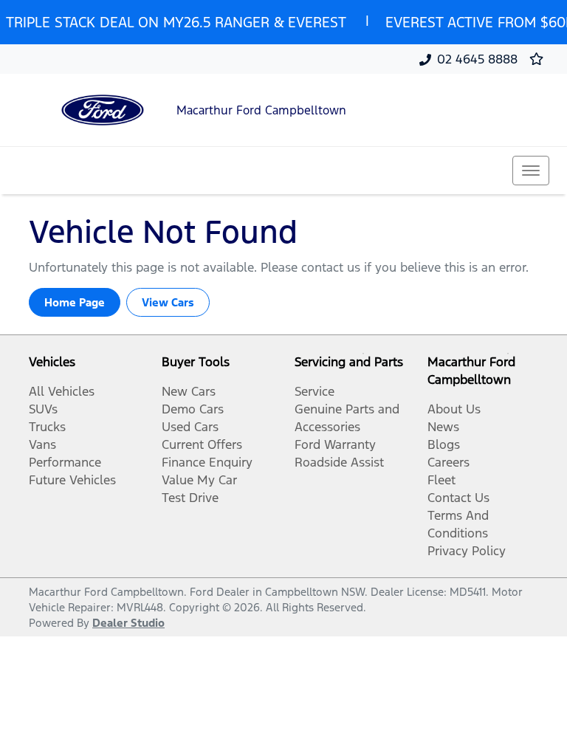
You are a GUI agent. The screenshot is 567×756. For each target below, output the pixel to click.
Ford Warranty (335, 444)
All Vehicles (61, 391)
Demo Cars (193, 409)
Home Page (74, 302)
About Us (454, 409)
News (443, 427)
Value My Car (199, 480)
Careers (448, 462)
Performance (65, 462)
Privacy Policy (466, 551)
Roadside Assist (339, 462)
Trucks (47, 427)
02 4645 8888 (477, 59)
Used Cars (190, 427)
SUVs (43, 409)
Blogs (443, 444)
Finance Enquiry (207, 462)
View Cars (168, 302)
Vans (42, 444)
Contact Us (458, 497)
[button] (530, 170)
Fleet (441, 480)
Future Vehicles (72, 480)
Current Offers (202, 444)
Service (314, 391)
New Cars (189, 391)
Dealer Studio (128, 623)
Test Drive (190, 497)
